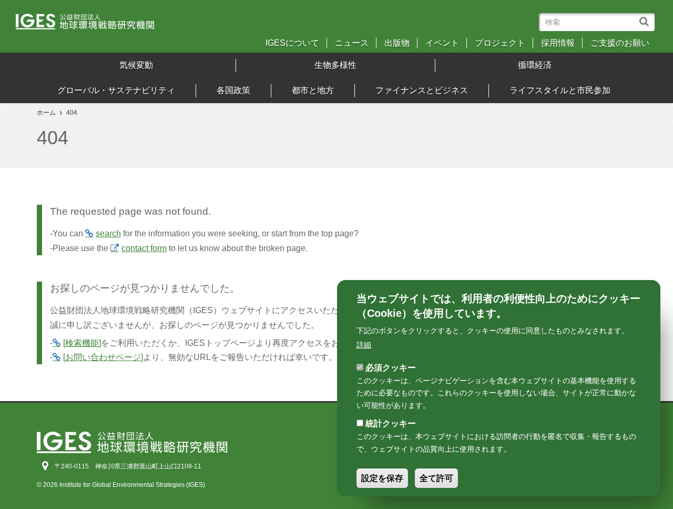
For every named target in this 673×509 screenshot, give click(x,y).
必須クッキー (390, 367)
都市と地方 (313, 90)
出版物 (397, 43)
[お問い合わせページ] (103, 357)
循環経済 (535, 65)
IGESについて (292, 43)
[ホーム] (94, 25)
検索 (646, 16)
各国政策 (233, 90)
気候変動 (136, 65)
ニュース (352, 43)
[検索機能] (82, 342)
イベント (442, 43)
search (108, 233)
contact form (144, 248)
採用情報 (558, 43)
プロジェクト (500, 43)
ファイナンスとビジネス (421, 90)
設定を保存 (382, 478)
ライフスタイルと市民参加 (559, 90)
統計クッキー (390, 423)
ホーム (46, 112)
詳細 (363, 345)
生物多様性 (335, 65)
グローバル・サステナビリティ (116, 90)
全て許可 (436, 478)
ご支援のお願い (619, 43)
